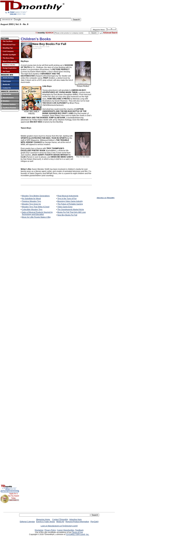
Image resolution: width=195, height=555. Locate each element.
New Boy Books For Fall (67, 215)
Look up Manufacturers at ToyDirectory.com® (59, 526)
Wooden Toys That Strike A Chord (35, 207)
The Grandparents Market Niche (70, 209)
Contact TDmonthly (60, 519)
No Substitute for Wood (31, 198)
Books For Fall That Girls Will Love (71, 212)
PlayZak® (94, 522)
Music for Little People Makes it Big (36, 217)
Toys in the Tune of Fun (67, 198)
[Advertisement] (9, 205)
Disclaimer (39, 530)
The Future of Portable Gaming (70, 204)
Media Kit (60, 522)
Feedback (79, 530)
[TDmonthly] (114, 28)
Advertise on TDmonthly (106, 198)
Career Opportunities (65, 530)
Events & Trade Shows (45, 522)
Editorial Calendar (27, 522)
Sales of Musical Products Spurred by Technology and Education (37, 213)
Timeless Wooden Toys (31, 201)
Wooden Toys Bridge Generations (36, 196)
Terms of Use (77, 532)
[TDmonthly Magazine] (32, 15)
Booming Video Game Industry (70, 201)
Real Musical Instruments (67, 196)
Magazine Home (99, 29)
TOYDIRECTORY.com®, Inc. (77, 534)
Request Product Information (77, 522)
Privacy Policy (50, 530)
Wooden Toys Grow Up (31, 204)
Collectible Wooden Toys (32, 209)
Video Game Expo (65, 207)
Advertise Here (75, 519)
